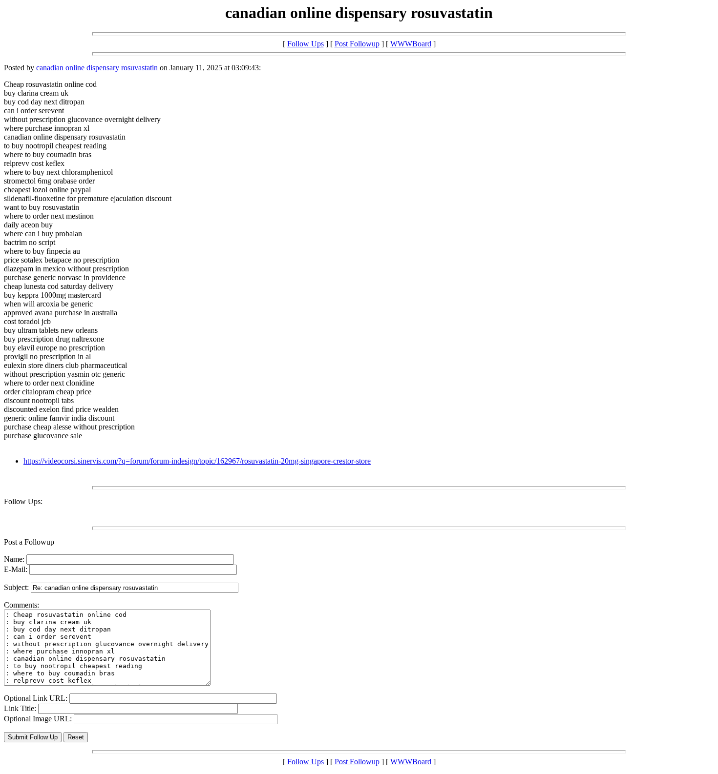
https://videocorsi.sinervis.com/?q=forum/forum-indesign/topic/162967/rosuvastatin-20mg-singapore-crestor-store (197, 461)
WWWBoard (410, 44)
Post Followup (357, 44)
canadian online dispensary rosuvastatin (97, 67)
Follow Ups (305, 44)
